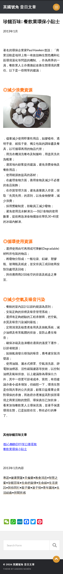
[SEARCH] (54, 545)
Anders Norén (22, 569)
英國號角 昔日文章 (19, 7)
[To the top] (56, 559)
